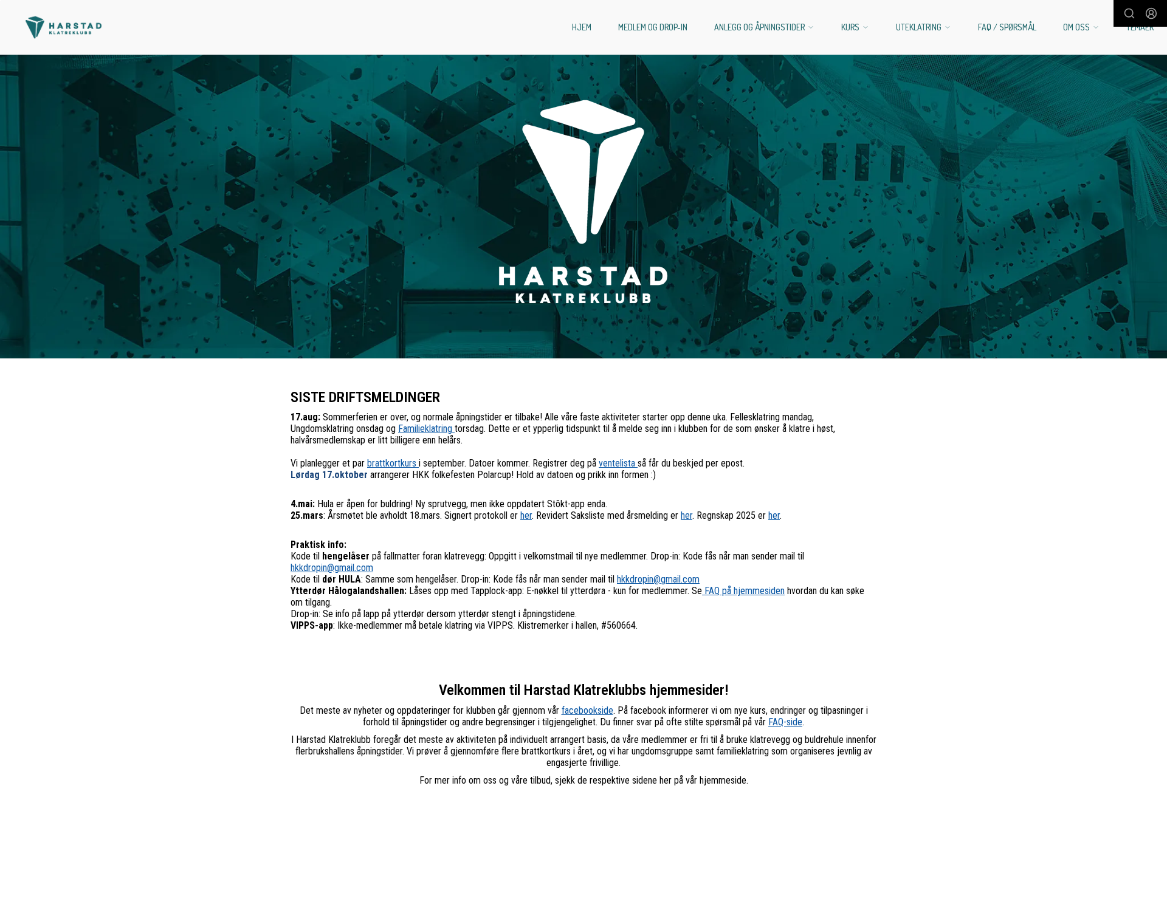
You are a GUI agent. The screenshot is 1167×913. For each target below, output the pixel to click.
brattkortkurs (393, 463)
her (526, 515)
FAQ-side (785, 722)
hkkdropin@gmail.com (332, 567)
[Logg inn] (1151, 13)
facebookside (587, 710)
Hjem (581, 27)
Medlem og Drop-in (652, 27)
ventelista (618, 463)
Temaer (1140, 27)
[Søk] (1129, 13)
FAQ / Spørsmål (1007, 27)
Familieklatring (426, 428)
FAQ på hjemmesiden (743, 591)
